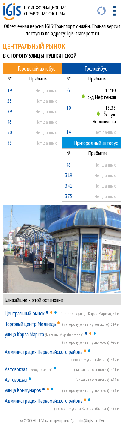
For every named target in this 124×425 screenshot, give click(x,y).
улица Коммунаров (23, 390)
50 (9, 132)
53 (9, 142)
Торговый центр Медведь (30, 323)
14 (68, 131)
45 (9, 121)
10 (68, 107)
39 (9, 111)
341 (68, 185)
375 (68, 196)
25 (9, 100)
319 (68, 175)
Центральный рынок (25, 313)
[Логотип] (12, 18)
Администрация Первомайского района (43, 351)
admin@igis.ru (85, 420)
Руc (102, 420)
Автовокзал (16, 369)
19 (9, 90)
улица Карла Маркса (24, 334)
